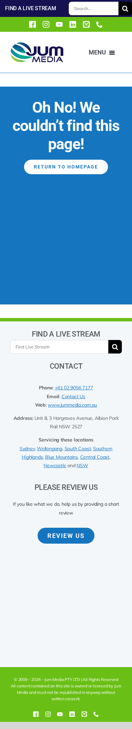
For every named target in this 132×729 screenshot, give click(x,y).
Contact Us (73, 396)
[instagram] (46, 24)
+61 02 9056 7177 (74, 388)
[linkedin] (72, 24)
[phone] (99, 24)
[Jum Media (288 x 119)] (37, 44)
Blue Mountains (61, 457)
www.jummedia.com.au (72, 405)
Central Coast (94, 457)
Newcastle (55, 465)
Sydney (27, 449)
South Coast (78, 449)
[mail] (86, 24)
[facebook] (32, 24)
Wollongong (49, 449)
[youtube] (59, 24)
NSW (82, 465)
